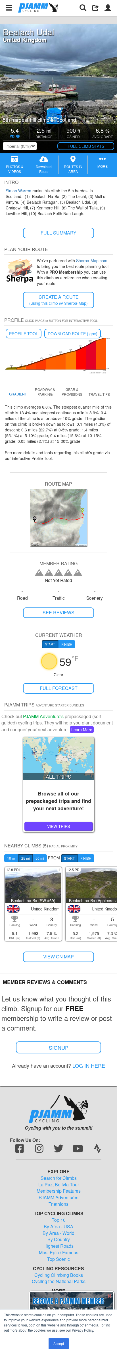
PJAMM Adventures (58, 1197)
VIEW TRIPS (58, 826)
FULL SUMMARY (58, 232)
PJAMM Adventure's (43, 716)
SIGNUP (58, 1047)
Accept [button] (58, 1343)
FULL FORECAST (59, 688)
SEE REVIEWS (58, 612)
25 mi (25, 858)
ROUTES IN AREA (73, 169)
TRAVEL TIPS (99, 394)
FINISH (85, 858)
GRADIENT (18, 393)
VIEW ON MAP (58, 956)
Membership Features (59, 1191)
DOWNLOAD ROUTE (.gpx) (72, 333)
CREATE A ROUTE (58, 300)
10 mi (11, 858)
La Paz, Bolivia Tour (58, 1185)
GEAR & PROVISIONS (72, 392)
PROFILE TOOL (23, 333)
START (69, 858)
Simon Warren (18, 190)
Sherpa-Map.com (91, 260)
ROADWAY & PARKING (45, 392)
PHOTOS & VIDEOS (14, 169)
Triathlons (58, 1204)
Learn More (81, 729)
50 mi (39, 858)
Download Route (44, 169)
